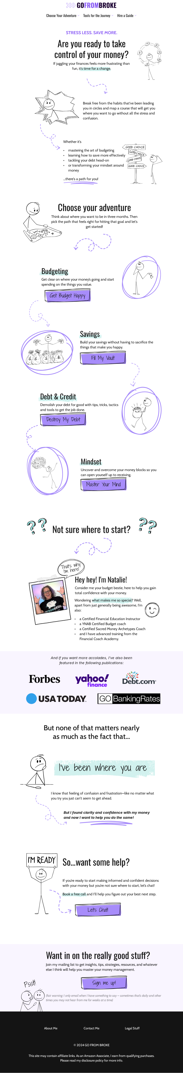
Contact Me (91, 1028)
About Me (50, 1028)
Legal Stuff (132, 1028)
